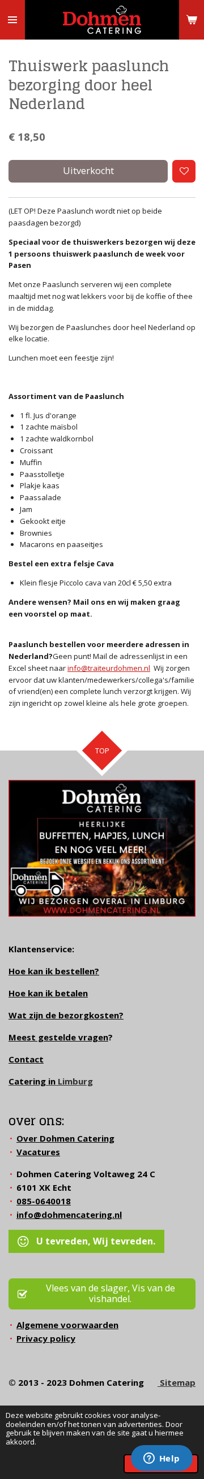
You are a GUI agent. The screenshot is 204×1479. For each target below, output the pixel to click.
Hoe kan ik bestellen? (53, 971)
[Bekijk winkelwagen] (191, 20)
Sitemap (177, 1382)
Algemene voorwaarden (67, 1324)
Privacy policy (45, 1338)
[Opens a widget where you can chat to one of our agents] (161, 1459)
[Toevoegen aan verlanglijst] (184, 171)
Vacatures (38, 1151)
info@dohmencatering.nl (69, 1214)
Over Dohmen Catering (65, 1138)
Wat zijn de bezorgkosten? (66, 1015)
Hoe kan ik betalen (48, 993)
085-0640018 (43, 1201)
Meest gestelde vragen (58, 1037)
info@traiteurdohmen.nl (108, 668)
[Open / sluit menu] (12, 20)
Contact (26, 1059)
